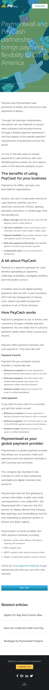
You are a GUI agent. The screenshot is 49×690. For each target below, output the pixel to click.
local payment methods (26, 565)
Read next (24, 588)
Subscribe (40, 6)
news (5, 78)
